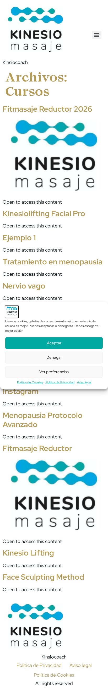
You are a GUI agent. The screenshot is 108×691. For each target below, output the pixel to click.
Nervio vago (24, 286)
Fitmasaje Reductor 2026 (47, 109)
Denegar (54, 357)
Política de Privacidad (60, 382)
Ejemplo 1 (19, 238)
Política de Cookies (30, 382)
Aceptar (54, 343)
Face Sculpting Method (43, 577)
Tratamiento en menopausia (52, 262)
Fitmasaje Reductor (37, 448)
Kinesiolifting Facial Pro (44, 214)
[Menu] (96, 35)
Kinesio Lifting (28, 553)
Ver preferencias (54, 371)
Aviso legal (84, 382)
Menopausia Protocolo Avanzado (43, 419)
